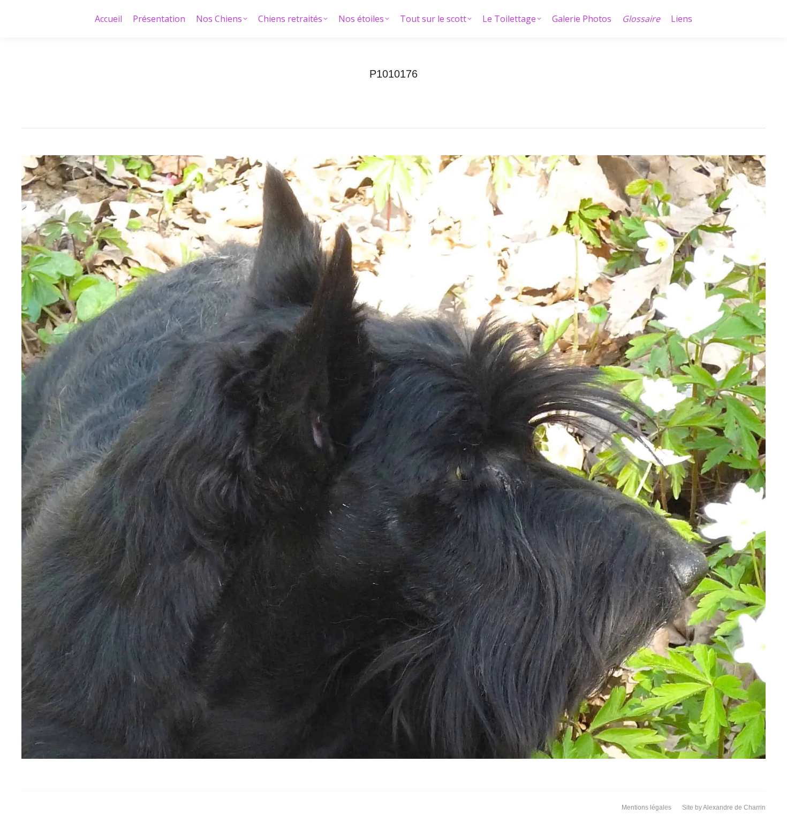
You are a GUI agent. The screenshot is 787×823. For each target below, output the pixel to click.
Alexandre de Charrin (734, 807)
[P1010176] (393, 457)
